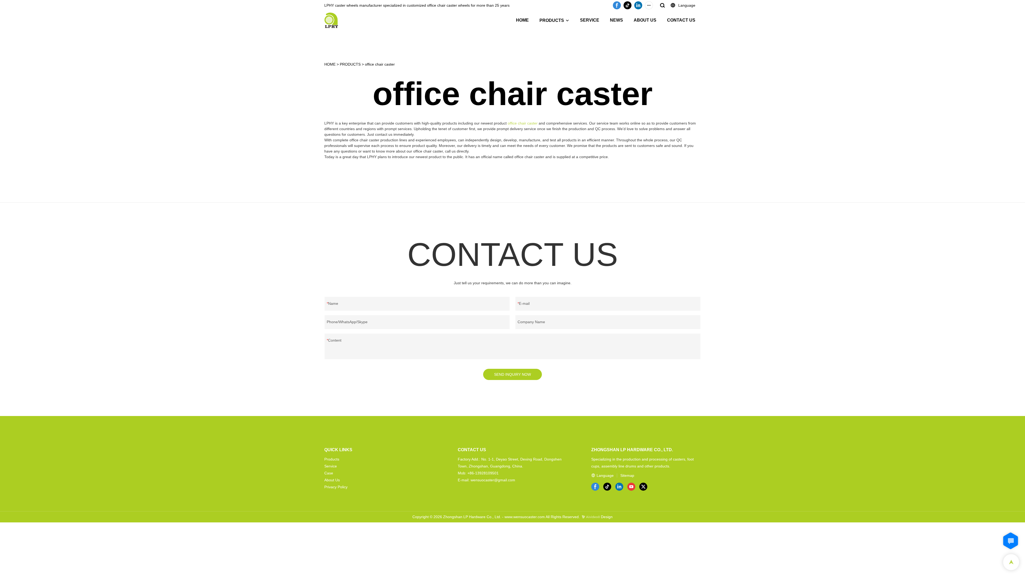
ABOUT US (645, 20)
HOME (522, 20)
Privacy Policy (336, 487)
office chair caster (380, 64)
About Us (332, 480)
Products (331, 459)
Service (330, 466)
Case (328, 473)
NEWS (616, 20)
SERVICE (589, 20)
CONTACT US (681, 20)
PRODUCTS (551, 20)
